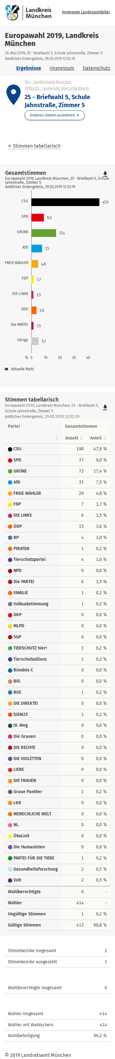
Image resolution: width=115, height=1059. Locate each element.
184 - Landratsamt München (48, 82)
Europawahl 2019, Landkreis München (52, 39)
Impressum (62, 68)
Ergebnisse (28, 68)
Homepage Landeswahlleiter (86, 12)
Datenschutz (96, 68)
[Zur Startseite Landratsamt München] (32, 12)
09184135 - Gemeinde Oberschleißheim (57, 88)
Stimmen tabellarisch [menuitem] (36, 146)
